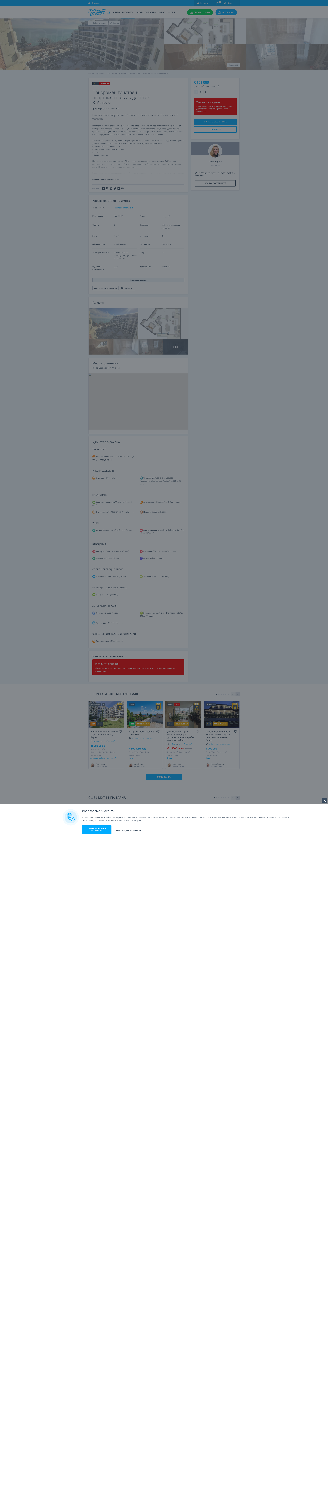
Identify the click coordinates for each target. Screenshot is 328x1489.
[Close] (324, 800)
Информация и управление (128, 830)
